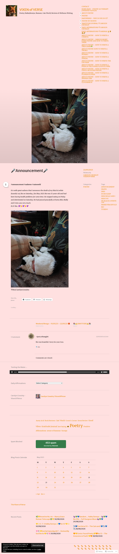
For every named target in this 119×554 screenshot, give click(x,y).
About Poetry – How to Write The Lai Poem (96, 61)
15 (37, 477)
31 (55, 487)
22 (38, 482)
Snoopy (64, 431)
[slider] (57, 372)
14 (89, 472)
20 (80, 477)
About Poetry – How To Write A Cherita (95, 36)
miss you (104, 198)
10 (55, 472)
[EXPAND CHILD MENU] (80, 13)
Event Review (83, 421)
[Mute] (102, 372)
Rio (102, 207)
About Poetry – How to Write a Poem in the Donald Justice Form (96, 65)
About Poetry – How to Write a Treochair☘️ (95, 45)
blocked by (53, 444)
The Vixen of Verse (18, 505)
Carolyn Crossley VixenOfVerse (90, 175)
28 (89, 482)
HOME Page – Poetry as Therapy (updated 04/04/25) (95, 9)
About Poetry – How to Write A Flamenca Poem (95, 73)
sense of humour (54, 431)
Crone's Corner (71, 421)
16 (46, 477)
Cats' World (60, 421)
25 (63, 482)
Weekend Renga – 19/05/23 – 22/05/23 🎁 (53, 325)
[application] (59, 372)
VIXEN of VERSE (31, 10)
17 (55, 477)
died (103, 191)
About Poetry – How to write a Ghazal (95, 57)
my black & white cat (108, 201)
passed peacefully (109, 205)
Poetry (85, 16)
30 (46, 487)
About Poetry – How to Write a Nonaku (95, 53)
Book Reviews (50, 421)
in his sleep (106, 194)
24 (55, 482)
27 (80, 482)
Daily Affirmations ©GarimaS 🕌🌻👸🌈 (96, 32)
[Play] (12, 372)
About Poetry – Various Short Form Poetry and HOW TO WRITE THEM (95, 40)
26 (72, 482)
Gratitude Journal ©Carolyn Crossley (94, 24)
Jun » (43, 494)
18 (63, 477)
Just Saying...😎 (63, 426)
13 (80, 472)
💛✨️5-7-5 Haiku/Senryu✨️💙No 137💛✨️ (53, 524)
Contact (85, 6)
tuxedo (104, 209)
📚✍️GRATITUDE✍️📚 (82, 325)
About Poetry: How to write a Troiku (94, 49)
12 (71, 472)
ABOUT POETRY (87, 13)
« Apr (38, 494)
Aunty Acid (40, 421)
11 (63, 472)
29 (38, 487)
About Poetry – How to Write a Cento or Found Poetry (95, 69)
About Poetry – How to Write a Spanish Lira (95, 77)
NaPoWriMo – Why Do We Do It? (95, 18)
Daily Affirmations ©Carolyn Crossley (94, 28)
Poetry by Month (89, 21)
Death (104, 189)
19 (71, 477)
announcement (107, 187)
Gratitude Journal (49, 426)
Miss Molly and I (108, 196)
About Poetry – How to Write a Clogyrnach (95, 81)
